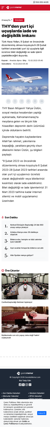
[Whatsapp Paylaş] (35, 101)
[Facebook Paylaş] (8, 101)
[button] (3, 7)
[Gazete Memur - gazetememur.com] (14, 7)
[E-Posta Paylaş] (41, 101)
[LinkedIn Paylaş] (21, 101)
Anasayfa (6, 20)
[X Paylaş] (15, 101)
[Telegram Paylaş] (28, 101)
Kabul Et (41, 413)
